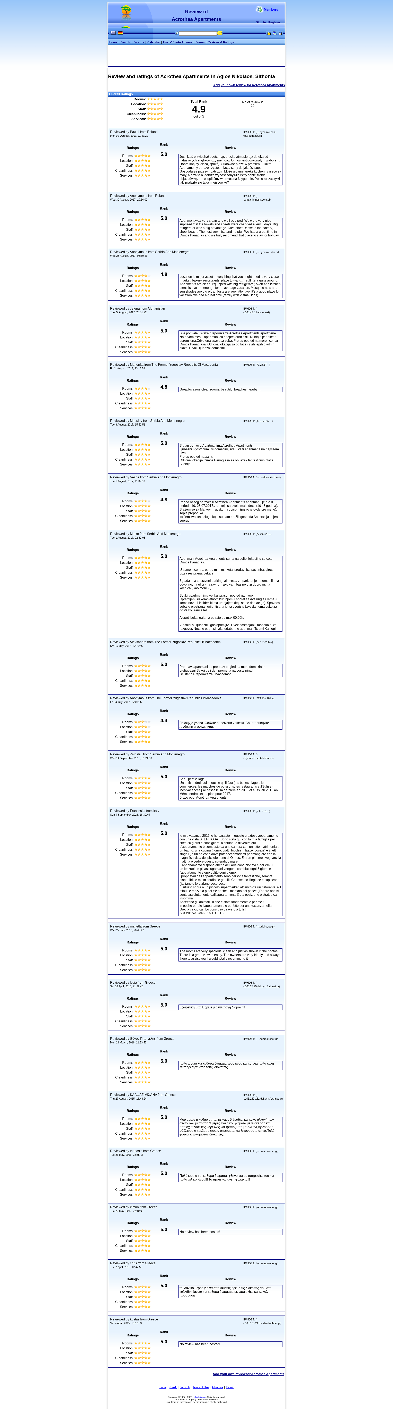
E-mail (230, 1387)
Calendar (153, 42)
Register (274, 22)
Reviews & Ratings (221, 42)
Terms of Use (201, 1387)
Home (113, 42)
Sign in (261, 22)
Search (125, 42)
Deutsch (185, 1387)
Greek (173, 1387)
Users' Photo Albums (177, 42)
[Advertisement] (196, 56)
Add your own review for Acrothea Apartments (249, 85)
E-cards (138, 42)
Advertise (217, 1387)
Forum (199, 42)
